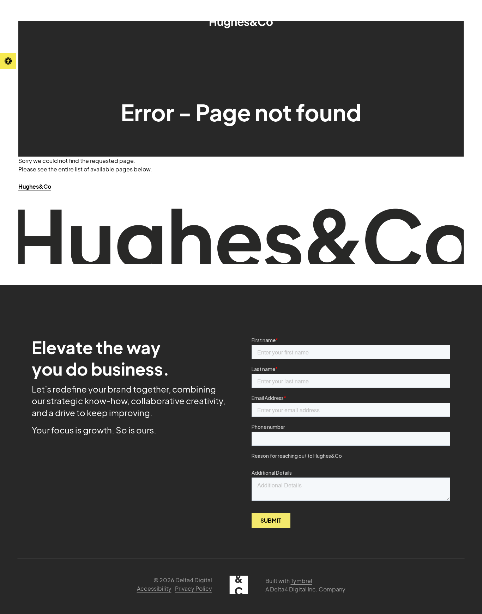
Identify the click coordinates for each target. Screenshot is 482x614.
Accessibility (154, 588)
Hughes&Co (34, 186)
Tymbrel (301, 580)
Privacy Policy (193, 588)
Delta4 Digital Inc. (294, 589)
